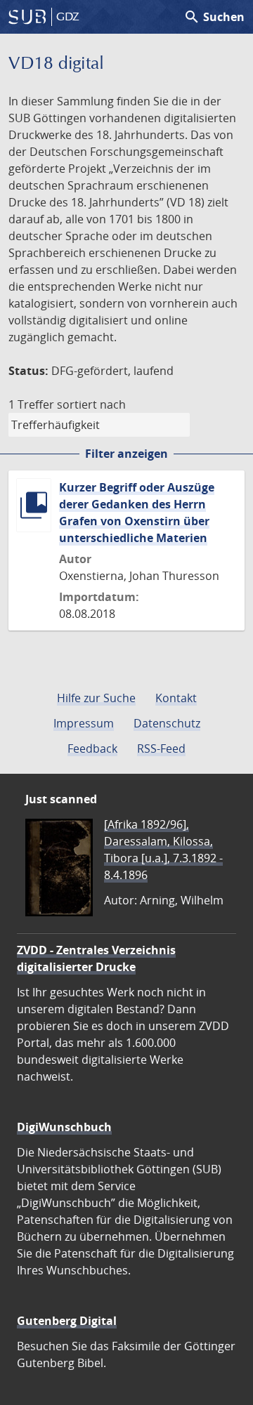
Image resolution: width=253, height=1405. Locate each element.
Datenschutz (167, 723)
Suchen (214, 16)
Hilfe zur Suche (96, 698)
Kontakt (176, 698)
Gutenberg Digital (67, 1320)
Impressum (83, 723)
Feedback (92, 748)
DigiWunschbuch (64, 1127)
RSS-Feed (161, 748)
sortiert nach (91, 404)
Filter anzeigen (126, 453)
